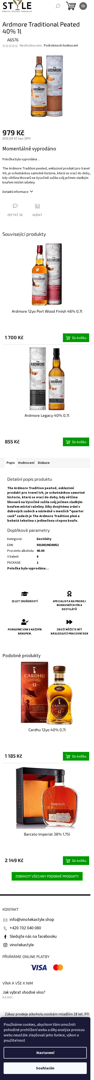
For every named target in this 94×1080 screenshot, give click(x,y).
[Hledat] (58, 6)
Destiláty (44, 539)
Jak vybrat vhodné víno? (23, 992)
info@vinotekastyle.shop (32, 920)
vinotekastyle (22, 945)
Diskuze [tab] (44, 462)
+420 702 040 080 (25, 928)
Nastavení (45, 1052)
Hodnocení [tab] (26, 462)
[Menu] (83, 6)
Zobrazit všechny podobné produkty (47, 876)
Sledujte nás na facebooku (33, 936)
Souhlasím (45, 1068)
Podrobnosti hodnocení (61, 45)
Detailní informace (15, 191)
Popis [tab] (11, 462)
